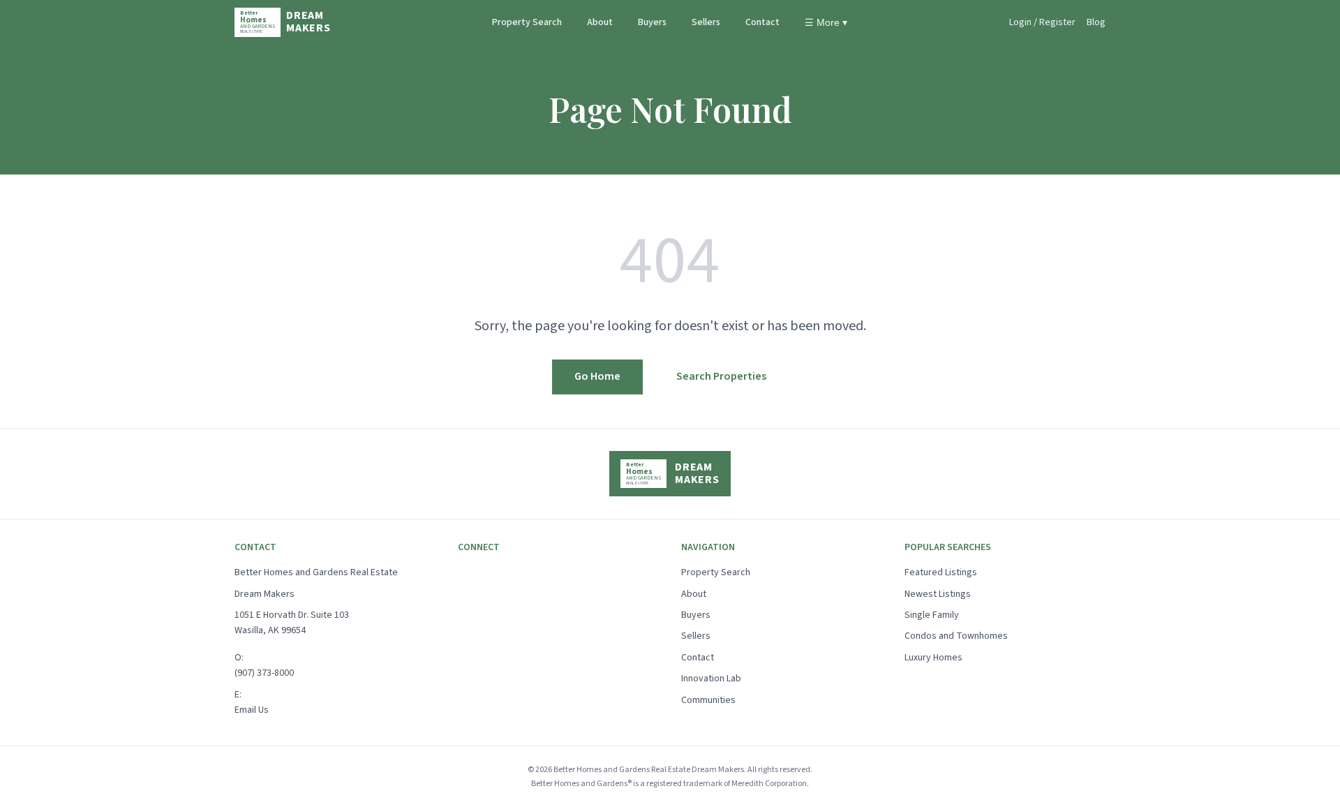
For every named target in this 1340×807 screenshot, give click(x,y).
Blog (1096, 22)
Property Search (527, 22)
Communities (708, 700)
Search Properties (721, 376)
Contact (762, 22)
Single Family (931, 615)
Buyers (652, 22)
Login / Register (1042, 22)
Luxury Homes (933, 658)
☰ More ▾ (826, 22)
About (600, 22)
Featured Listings (940, 572)
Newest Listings (937, 594)
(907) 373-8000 (264, 673)
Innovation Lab (711, 679)
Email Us (251, 710)
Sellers (706, 22)
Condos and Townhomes (956, 636)
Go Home (597, 376)
